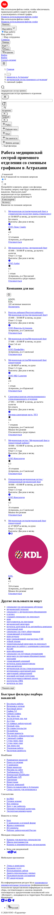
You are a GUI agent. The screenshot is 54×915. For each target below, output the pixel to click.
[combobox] (14, 90)
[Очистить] (5, 97)
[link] (6, 49)
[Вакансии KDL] (29, 555)
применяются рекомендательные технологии (24, 883)
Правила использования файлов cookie (19, 22)
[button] (4, 55)
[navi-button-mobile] (4, 63)
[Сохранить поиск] (4, 104)
